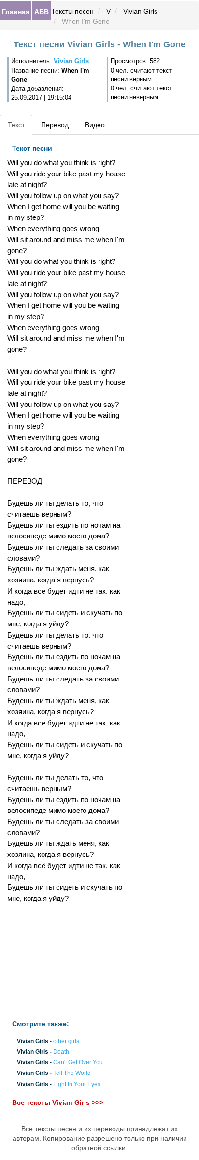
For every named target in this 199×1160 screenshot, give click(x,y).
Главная (15, 11)
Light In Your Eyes (76, 1084)
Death (61, 1051)
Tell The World (72, 1073)
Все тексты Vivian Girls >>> (57, 1102)
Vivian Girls (140, 11)
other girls (66, 1041)
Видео (95, 125)
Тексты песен (72, 11)
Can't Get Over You (78, 1062)
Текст (16, 125)
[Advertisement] (66, 962)
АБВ (41, 11)
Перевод (55, 125)
